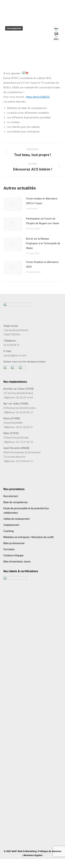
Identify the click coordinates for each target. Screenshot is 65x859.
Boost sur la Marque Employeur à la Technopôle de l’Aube (43, 243)
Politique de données (49, 851)
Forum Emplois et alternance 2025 (42, 264)
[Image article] (13, 204)
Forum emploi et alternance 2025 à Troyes (41, 201)
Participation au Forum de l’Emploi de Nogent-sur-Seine (42, 221)
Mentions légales (33, 855)
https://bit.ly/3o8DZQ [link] (38, 97)
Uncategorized (14, 28)
